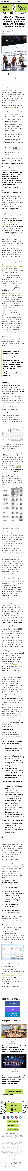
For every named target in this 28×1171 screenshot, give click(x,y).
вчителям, (11, 1039)
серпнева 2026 (6, 1074)
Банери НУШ (11, 1125)
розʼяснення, (17, 30)
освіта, (17, 1072)
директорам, (19, 1069)
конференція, (6, 1072)
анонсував (11, 108)
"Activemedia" (19, 1167)
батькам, (10, 30)
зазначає (12, 315)
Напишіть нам (26, 1)
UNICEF (7, 526)
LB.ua (19, 465)
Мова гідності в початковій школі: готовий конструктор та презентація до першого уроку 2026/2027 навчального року (13, 1048)
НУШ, (12, 1042)
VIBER (13, 1009)
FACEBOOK (13, 1004)
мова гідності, (6, 1042)
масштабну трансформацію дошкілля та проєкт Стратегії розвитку (11, 975)
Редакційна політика (13, 1129)
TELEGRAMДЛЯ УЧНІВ (13, 1014)
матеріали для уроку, (21, 1039)
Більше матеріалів (14, 1091)
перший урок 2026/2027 (9, 1044)
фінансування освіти (7, 31)
